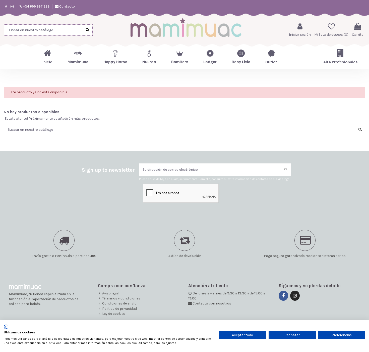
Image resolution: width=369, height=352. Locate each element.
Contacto (66, 6)
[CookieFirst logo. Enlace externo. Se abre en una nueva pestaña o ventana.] (6, 327)
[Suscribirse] (285, 169)
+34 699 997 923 (36, 6)
